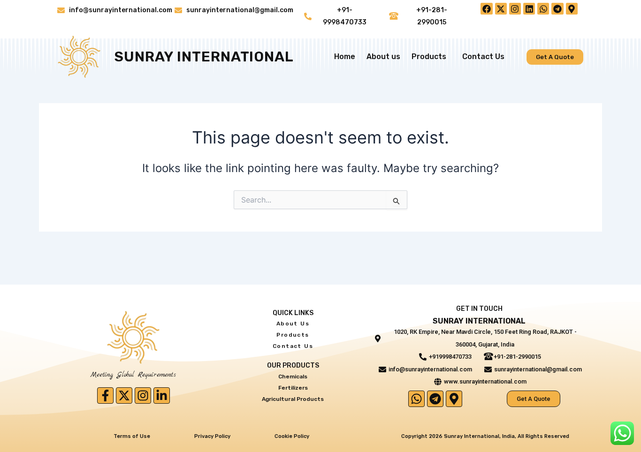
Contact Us (483, 56)
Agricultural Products (293, 399)
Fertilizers (293, 387)
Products (429, 56)
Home (344, 56)
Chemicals (292, 376)
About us (383, 56)
